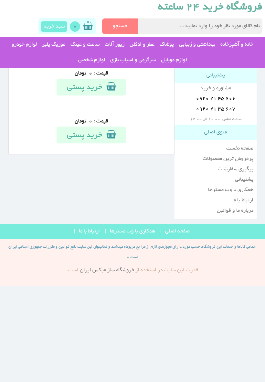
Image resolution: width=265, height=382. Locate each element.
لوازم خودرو (24, 44)
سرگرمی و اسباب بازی (133, 60)
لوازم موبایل (174, 60)
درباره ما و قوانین (235, 210)
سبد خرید (54, 26)
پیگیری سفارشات (235, 169)
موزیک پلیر (53, 44)
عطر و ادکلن (142, 44)
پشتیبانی (244, 179)
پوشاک (167, 44)
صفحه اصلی (177, 231)
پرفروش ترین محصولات (228, 159)
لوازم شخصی (91, 60)
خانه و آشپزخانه (236, 44)
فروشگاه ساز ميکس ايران (107, 270)
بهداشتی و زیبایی (197, 44)
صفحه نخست (239, 148)
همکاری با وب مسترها (230, 190)
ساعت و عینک (85, 44)
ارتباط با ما (242, 200)
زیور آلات (114, 44)
